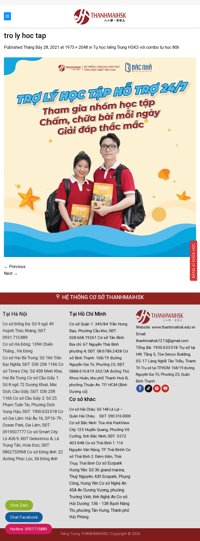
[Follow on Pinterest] (157, 388)
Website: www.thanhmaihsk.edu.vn (165, 327)
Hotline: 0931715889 (28, 529)
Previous (15, 266)
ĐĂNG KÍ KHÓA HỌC (193, 260)
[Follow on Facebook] (140, 388)
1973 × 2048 (76, 47)
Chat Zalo (19, 505)
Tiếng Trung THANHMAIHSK (84, 534)
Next (11, 273)
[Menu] (7, 16)
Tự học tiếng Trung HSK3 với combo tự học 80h (136, 47)
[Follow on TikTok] (148, 388)
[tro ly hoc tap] (100, 156)
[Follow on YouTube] (165, 388)
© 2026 (134, 534)
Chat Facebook (24, 517)
